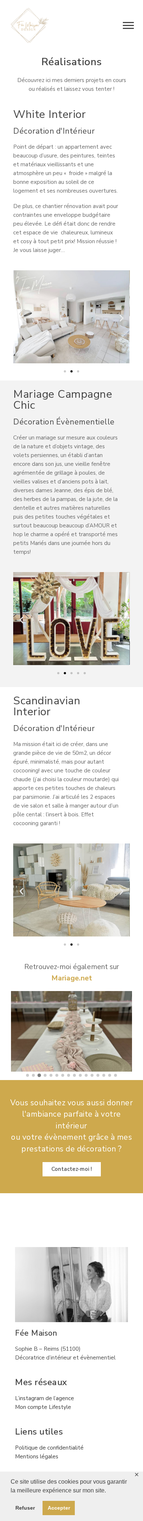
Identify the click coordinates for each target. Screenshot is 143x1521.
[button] (21, 318)
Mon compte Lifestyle (43, 1407)
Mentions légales (36, 1456)
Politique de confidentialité (49, 1447)
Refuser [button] (25, 1508)
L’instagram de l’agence (44, 1398)
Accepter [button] (59, 1508)
